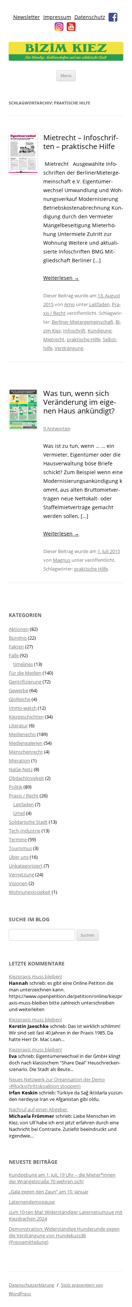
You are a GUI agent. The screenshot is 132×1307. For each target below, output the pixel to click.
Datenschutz (89, 17)
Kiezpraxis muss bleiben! (35, 976)
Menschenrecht (26, 751)
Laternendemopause (32, 1202)
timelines (23, 664)
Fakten (16, 646)
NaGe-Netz (21, 769)
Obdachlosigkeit (26, 778)
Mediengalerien (26, 743)
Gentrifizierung (25, 681)
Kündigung (99, 330)
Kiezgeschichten (26, 716)
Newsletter (26, 17)
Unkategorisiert (26, 865)
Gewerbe (18, 690)
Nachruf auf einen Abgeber (38, 1109)
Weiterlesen (61, 277)
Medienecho (22, 734)
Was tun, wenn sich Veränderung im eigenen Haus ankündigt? (79, 402)
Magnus (61, 560)
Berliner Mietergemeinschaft (82, 322)
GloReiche (19, 699)
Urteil (19, 813)
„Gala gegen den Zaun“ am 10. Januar (48, 1191)
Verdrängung (69, 348)
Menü (66, 75)
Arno (69, 304)
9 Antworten (56, 428)
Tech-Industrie (24, 830)
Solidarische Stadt (28, 822)
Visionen (18, 883)
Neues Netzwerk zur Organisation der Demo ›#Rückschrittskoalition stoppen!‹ (57, 1082)
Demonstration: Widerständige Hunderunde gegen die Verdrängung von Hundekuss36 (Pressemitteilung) (64, 1235)
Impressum (57, 17)
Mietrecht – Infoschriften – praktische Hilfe (80, 142)
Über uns (19, 857)
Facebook (113, 17)
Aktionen (19, 629)
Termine (18, 839)
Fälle (14, 655)
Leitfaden (99, 304)
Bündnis (18, 638)
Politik (15, 787)
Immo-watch (23, 708)
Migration (19, 760)
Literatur (18, 725)
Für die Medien (25, 673)
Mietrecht (54, 339)
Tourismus (20, 848)
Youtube (71, 26)
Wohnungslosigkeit (30, 892)
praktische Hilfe (83, 339)
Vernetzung (21, 874)
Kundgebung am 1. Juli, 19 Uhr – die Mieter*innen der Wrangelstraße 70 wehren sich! (62, 1178)
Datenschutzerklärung (31, 1285)
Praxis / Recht (23, 795)
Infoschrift (74, 330)
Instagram (59, 26)
